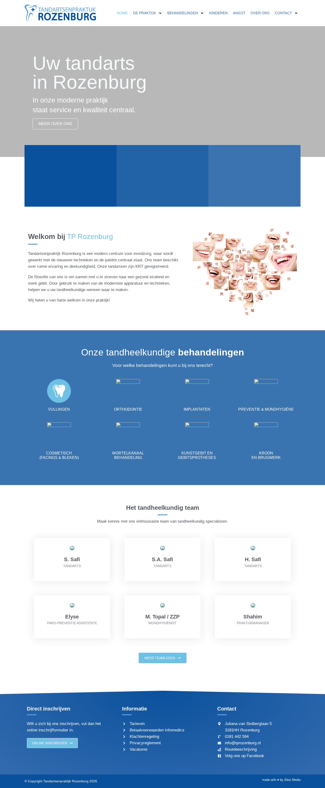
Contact (283, 13)
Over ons (260, 13)
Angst (239, 13)
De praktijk (144, 13)
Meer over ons (55, 124)
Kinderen (218, 13)
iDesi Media (292, 780)
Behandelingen (182, 13)
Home (122, 13)
